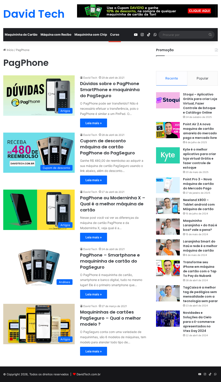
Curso (114, 34)
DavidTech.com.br (89, 374)
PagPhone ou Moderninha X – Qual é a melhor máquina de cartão (112, 204)
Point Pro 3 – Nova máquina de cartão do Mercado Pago (198, 183)
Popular (202, 78)
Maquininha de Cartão (21, 34)
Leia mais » (93, 123)
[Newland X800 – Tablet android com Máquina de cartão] (168, 206)
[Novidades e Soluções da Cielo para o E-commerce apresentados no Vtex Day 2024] (168, 319)
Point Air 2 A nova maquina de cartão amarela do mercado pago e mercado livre (200, 131)
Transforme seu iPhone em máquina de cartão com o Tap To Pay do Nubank (199, 269)
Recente (171, 78)
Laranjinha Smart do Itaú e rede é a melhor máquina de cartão (200, 246)
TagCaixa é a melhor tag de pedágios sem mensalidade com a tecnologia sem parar (200, 294)
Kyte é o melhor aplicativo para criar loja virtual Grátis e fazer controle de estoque (199, 158)
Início (10, 50)
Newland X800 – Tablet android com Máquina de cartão (199, 204)
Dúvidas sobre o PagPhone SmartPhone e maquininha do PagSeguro (110, 90)
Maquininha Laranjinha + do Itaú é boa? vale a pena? (200, 225)
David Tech (90, 77)
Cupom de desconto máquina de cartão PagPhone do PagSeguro (107, 147)
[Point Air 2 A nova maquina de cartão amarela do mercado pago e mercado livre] (168, 130)
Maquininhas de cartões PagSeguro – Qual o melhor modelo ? (110, 318)
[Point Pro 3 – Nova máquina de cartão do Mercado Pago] (168, 185)
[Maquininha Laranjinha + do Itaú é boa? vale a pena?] (168, 227)
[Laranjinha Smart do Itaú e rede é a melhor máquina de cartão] (168, 247)
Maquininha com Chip (90, 34)
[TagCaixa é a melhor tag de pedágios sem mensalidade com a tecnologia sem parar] (168, 293)
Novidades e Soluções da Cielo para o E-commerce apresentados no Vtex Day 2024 (199, 322)
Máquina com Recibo (56, 34)
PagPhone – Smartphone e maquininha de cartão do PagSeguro (110, 261)
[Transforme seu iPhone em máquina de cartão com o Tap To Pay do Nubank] (168, 268)
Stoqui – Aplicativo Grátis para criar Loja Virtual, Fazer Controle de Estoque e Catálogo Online (200, 103)
